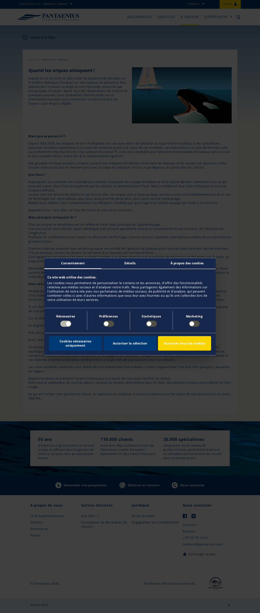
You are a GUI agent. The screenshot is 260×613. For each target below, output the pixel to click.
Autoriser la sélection (130, 343)
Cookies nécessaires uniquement (76, 343)
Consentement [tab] (73, 263)
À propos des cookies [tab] (187, 263)
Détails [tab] (130, 263)
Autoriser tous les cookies (184, 343)
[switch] (108, 324)
